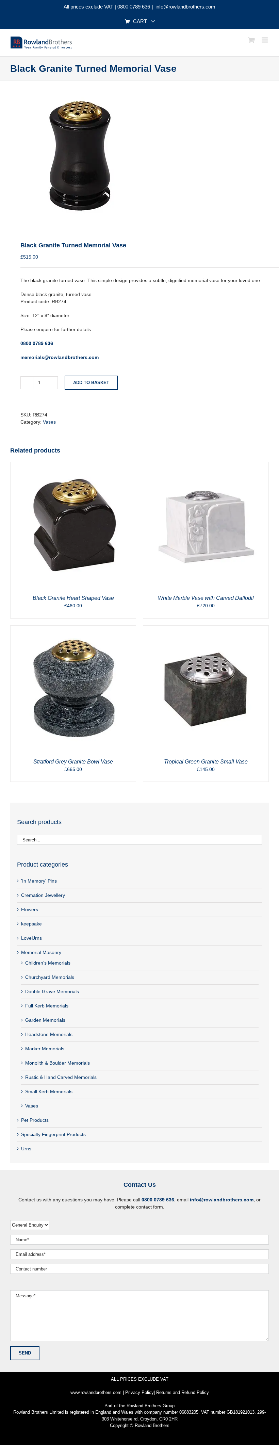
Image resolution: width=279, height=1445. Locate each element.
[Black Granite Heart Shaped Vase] (73, 465)
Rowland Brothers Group (151, 1405)
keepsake (31, 923)
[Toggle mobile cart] (251, 40)
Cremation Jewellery (43, 895)
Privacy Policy (139, 1392)
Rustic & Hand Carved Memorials (61, 1077)
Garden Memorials (45, 1020)
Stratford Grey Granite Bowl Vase (73, 762)
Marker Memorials (44, 1048)
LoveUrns (31, 938)
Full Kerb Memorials (46, 1005)
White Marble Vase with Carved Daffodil (206, 598)
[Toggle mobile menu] (265, 40)
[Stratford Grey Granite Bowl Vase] (73, 629)
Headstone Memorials (48, 1034)
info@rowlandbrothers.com (185, 7)
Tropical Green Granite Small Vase (206, 762)
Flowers (29, 909)
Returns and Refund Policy (182, 1392)
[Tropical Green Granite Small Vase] (205, 629)
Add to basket (91, 382)
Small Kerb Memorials (48, 1091)
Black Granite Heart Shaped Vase (73, 598)
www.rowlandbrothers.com (95, 1392)
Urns (26, 1148)
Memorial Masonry (41, 952)
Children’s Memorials (47, 963)
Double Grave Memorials (52, 991)
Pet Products (35, 1120)
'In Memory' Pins (39, 881)
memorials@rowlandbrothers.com (59, 357)
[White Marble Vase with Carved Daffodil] (205, 465)
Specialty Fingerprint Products (53, 1134)
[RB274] (139, 156)
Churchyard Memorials (49, 977)
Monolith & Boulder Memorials (57, 1063)
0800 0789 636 (133, 7)
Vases (49, 422)
